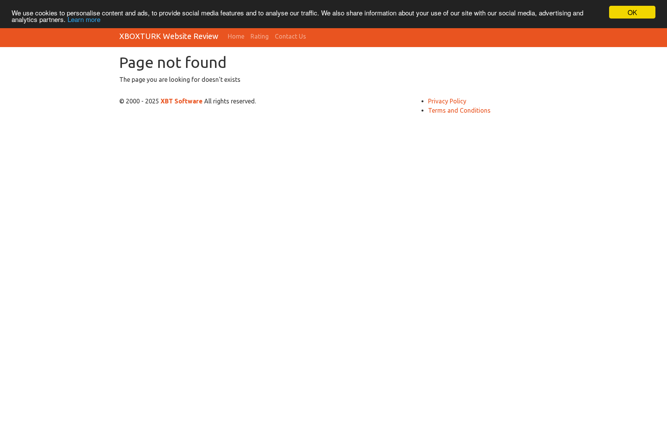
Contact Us (290, 36)
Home (236, 36)
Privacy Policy (447, 101)
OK (632, 12)
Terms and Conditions (459, 110)
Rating (260, 36)
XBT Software (182, 101)
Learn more (84, 19)
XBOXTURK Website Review (168, 36)
